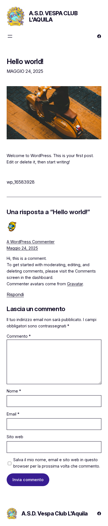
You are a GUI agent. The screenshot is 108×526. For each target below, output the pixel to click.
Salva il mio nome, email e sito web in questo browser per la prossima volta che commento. (56, 462)
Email (13, 414)
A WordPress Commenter (31, 241)
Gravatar (75, 283)
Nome (14, 391)
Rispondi (15, 294)
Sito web (15, 436)
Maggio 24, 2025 (22, 248)
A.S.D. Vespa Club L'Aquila (53, 16)
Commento (19, 336)
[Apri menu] (10, 36)
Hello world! (25, 61)
